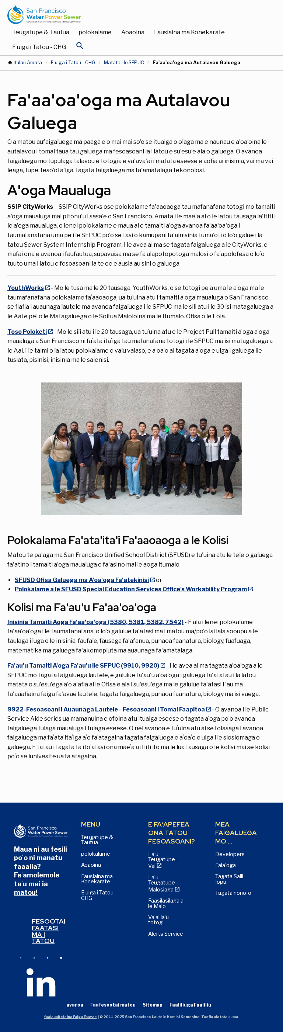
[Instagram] (34, 957)
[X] (21, 957)
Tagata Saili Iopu (229, 879)
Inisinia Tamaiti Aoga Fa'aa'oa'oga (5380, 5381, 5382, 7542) (95, 622)
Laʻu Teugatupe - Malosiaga (163, 883)
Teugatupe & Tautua (40, 32)
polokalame (95, 32)
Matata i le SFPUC (124, 62)
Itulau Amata (28, 62)
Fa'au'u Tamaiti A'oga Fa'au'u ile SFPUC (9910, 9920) (83, 665)
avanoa (74, 1005)
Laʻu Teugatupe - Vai (163, 860)
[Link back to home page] (134, 14)
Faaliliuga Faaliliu (190, 1005)
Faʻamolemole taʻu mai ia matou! (36, 883)
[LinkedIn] (41, 982)
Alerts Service (165, 934)
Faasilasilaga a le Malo (166, 903)
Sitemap (153, 1005)
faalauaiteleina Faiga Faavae (70, 1017)
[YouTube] (61, 957)
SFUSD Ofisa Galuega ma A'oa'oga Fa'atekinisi (82, 579)
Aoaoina (132, 32)
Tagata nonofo (233, 893)
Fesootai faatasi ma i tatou (48, 931)
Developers (230, 854)
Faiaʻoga (225, 865)
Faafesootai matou (113, 1005)
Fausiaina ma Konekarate (189, 32)
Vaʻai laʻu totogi (158, 920)
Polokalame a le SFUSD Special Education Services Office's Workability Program (131, 589)
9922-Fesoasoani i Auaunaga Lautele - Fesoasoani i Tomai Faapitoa (106, 709)
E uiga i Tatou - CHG (39, 47)
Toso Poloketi (27, 331)
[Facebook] (47, 957)
